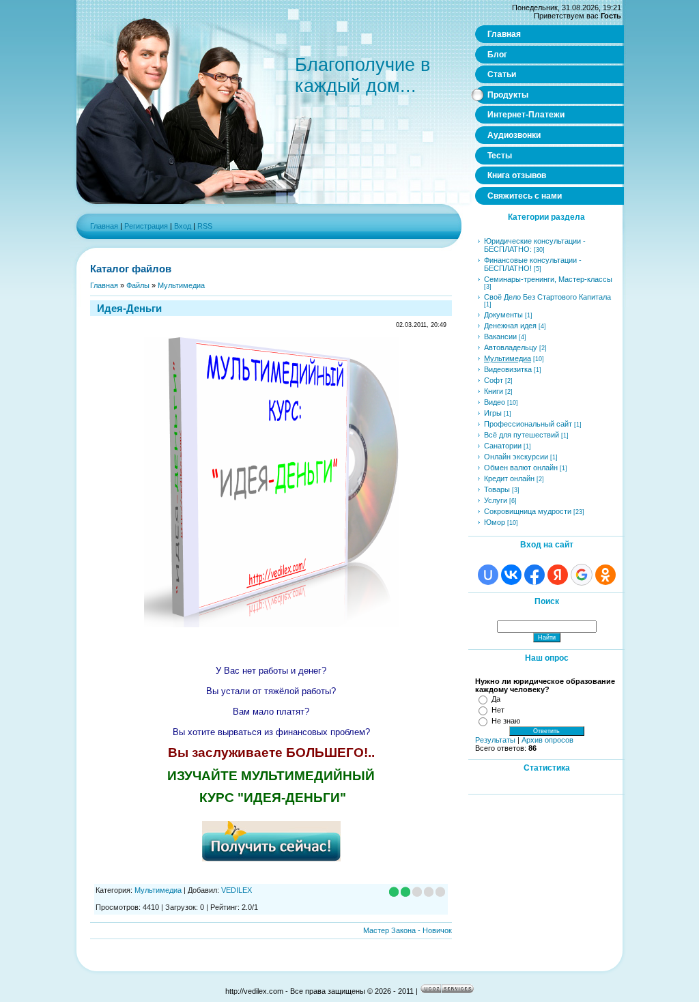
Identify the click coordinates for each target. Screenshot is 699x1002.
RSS (204, 226)
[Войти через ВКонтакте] (511, 574)
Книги (493, 391)
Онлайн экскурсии (516, 457)
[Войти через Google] (582, 575)
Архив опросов (547, 740)
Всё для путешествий (521, 435)
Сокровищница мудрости (527, 511)
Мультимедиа (181, 285)
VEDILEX (236, 890)
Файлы (137, 285)
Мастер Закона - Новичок (407, 930)
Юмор (494, 522)
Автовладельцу (510, 347)
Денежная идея (510, 325)
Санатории (503, 446)
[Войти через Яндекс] (557, 574)
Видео (494, 402)
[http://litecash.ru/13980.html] (271, 857)
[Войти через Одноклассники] (605, 574)
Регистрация (146, 226)
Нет (497, 710)
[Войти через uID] (488, 574)
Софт (493, 380)
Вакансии (500, 336)
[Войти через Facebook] (534, 574)
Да (495, 699)
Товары (497, 489)
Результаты (495, 740)
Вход (182, 226)
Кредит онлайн (509, 478)
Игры (493, 413)
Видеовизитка (508, 369)
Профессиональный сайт (528, 424)
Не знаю (505, 721)
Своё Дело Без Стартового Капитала (547, 297)
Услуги (495, 500)
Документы (503, 315)
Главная (104, 226)
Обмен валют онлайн (521, 467)
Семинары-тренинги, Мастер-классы (548, 279)
